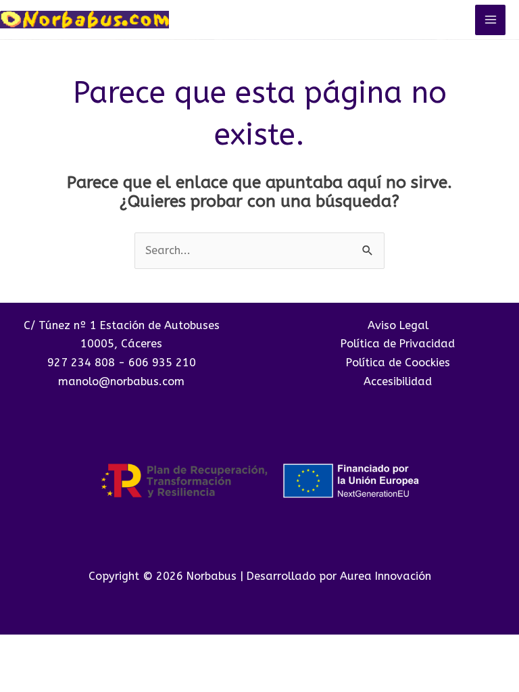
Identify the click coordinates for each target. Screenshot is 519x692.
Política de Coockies (398, 362)
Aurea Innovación (385, 576)
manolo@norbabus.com (121, 381)
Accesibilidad (398, 381)
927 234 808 (81, 362)
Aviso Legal (398, 325)
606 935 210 (162, 362)
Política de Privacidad (398, 343)
